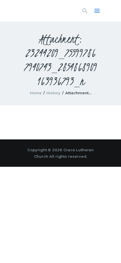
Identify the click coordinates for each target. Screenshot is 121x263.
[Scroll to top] (111, 249)
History (53, 93)
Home (36, 93)
